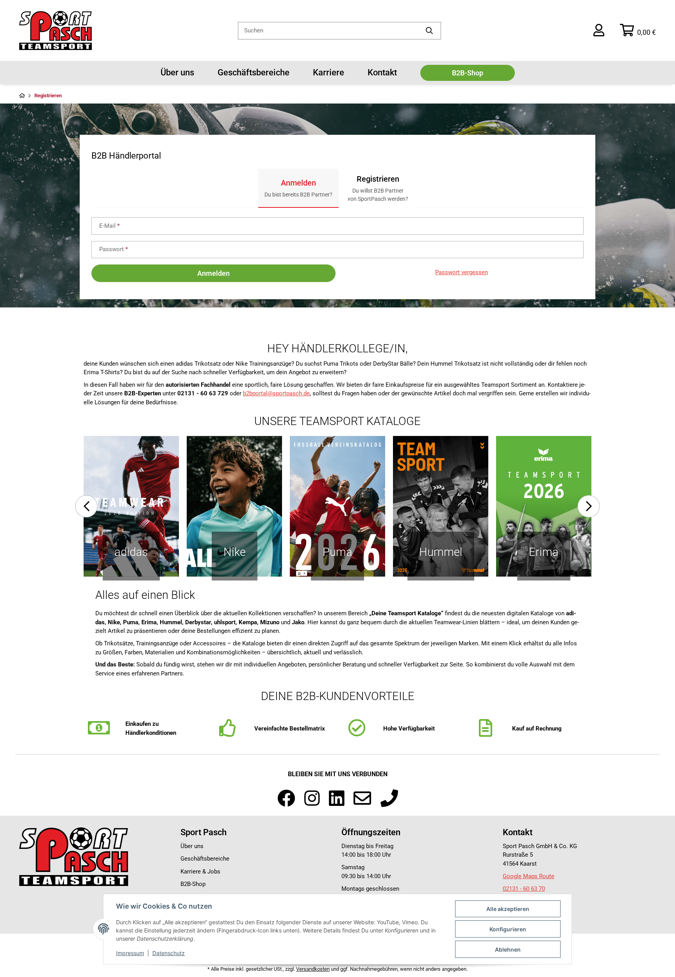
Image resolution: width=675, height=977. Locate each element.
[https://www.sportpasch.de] (73, 856)
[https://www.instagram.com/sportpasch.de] (312, 799)
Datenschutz (168, 953)
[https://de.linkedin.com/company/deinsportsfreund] (336, 799)
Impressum (130, 953)
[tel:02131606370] (389, 799)
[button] (598, 30)
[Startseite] (22, 96)
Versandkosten (313, 969)
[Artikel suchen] (429, 30)
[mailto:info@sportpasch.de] (362, 799)
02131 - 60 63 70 (524, 888)
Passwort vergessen (461, 272)
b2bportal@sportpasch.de (276, 393)
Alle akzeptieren (507, 909)
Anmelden (213, 273)
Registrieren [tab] (378, 188)
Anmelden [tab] (298, 188)
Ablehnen (508, 949)
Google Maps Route (528, 876)
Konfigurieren (507, 929)
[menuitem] (177, 72)
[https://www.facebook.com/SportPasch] (286, 799)
